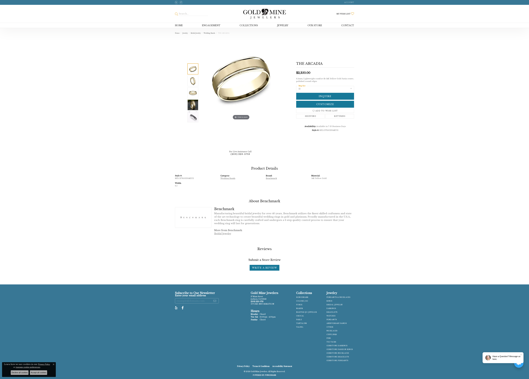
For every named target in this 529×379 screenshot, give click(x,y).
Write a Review (264, 267)
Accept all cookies (38, 372)
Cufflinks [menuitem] (331, 334)
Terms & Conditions (261, 366)
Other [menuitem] (329, 327)
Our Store (314, 25)
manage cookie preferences (28, 367)
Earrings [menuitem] (331, 308)
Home (179, 25)
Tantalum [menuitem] (301, 323)
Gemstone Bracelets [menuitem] (337, 357)
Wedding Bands (209, 33)
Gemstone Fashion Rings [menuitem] (339, 349)
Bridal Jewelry (196, 33)
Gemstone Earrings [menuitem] (337, 346)
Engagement (211, 25)
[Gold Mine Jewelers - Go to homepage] (264, 14)
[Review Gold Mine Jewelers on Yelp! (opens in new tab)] (176, 2)
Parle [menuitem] (299, 320)
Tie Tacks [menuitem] (331, 342)
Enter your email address (190, 295)
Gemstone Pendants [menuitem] (337, 360)
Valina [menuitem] (299, 327)
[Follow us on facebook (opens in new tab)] (181, 2)
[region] (241, 93)
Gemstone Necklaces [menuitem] (337, 353)
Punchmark (270, 375)
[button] (349, 2)
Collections (249, 25)
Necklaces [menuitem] (332, 331)
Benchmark (271, 178)
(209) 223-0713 (240, 154)
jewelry (185, 33)
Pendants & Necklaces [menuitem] (338, 297)
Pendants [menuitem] (331, 320)
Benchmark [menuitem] (302, 297)
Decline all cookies (20, 372)
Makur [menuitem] (299, 308)
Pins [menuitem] (328, 338)
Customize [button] (325, 104)
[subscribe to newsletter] (215, 300)
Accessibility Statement (282, 366)
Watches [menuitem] (331, 316)
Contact (347, 25)
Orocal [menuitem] (300, 316)
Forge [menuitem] (299, 305)
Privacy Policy (243, 366)
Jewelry (282, 25)
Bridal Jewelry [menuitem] (334, 305)
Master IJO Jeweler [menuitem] (306, 312)
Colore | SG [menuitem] (302, 301)
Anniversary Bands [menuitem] (336, 323)
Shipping (310, 116)
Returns (339, 116)
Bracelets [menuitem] (332, 312)
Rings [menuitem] (329, 301)
